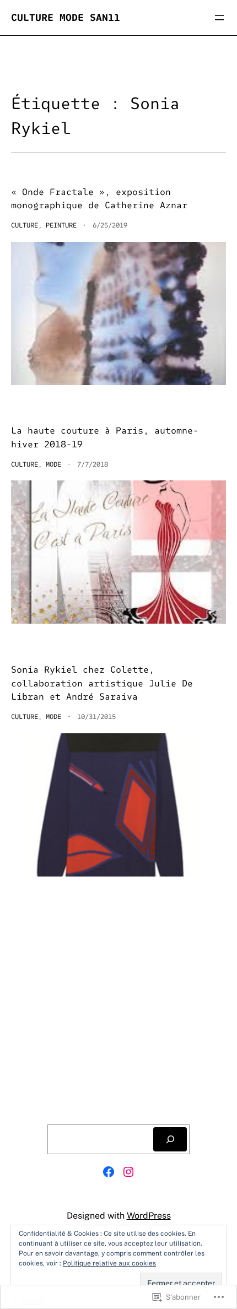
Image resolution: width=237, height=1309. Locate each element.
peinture (61, 225)
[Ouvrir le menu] (219, 17)
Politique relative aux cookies (109, 1263)
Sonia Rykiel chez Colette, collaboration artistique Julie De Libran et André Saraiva (102, 683)
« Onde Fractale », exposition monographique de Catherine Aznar (99, 199)
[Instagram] (128, 1171)
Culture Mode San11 (65, 17)
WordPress (149, 1215)
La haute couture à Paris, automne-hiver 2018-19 (104, 437)
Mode (53, 464)
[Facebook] (108, 1171)
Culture (24, 225)
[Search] (170, 1139)
